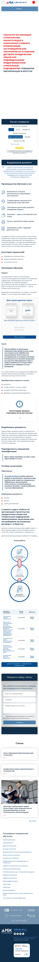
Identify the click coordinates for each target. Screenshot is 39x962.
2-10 (18, 129)
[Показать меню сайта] (3, 2)
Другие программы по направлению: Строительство (19, 664)
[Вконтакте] (15, 934)
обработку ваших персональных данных (24, 938)
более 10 (26, 129)
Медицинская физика (10, 875)
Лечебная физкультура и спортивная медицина (18, 872)
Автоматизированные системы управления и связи (18, 894)
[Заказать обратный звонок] (33, 2)
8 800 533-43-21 (20, 2)
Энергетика (6, 887)
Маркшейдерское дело (10, 881)
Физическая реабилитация (12, 869)
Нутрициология (8, 843)
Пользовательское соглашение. (21, 940)
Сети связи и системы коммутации (14, 898)
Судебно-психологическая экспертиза (15, 866)
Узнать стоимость (19, 337)
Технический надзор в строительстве (7, 617)
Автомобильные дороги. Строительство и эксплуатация (7, 640)
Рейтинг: (18, 954)
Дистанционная (15, 137)
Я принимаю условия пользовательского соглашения (20, 151)
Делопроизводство (9, 890)
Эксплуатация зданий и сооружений (7, 657)
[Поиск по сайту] (36, 2)
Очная (27, 137)
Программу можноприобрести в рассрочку (19, 412)
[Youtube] (20, 934)
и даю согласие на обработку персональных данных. (20, 152)
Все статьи (32, 821)
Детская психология (9, 849)
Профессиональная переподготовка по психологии (15, 862)
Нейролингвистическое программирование (17, 852)
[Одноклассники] (17, 934)
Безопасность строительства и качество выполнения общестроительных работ (8, 649)
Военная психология (9, 846)
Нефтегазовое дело (9, 840)
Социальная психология (11, 858)
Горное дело (7, 884)
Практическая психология (11, 855)
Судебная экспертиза (10, 878)
